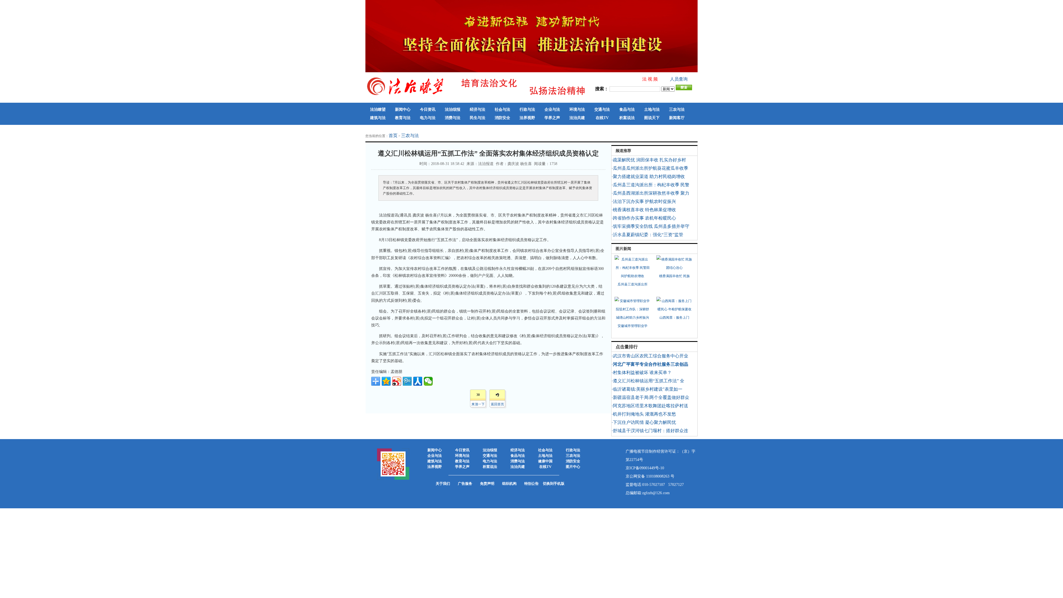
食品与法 (627, 109)
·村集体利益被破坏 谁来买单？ (642, 372)
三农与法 (677, 109)
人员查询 (679, 79)
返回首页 (497, 404)
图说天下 (652, 118)
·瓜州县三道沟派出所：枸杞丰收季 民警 (650, 184)
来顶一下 (478, 404)
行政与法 (527, 109)
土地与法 (652, 109)
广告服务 (465, 483)
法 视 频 (650, 79)
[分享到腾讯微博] (407, 381)
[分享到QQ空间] (386, 381)
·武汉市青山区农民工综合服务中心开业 (650, 356)
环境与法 (577, 109)
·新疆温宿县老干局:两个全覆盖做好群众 (650, 397)
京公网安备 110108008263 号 (650, 476)
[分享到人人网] (417, 381)
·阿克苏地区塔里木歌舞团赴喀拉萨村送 (650, 405)
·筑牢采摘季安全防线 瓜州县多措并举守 (650, 226)
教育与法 (403, 118)
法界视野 (527, 118)
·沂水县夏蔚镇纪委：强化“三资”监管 (647, 234)
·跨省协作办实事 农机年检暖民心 (644, 218)
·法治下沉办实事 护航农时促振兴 (644, 201)
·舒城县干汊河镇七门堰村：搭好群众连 (650, 430)
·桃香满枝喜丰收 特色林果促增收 (644, 209)
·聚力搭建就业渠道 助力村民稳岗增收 (648, 176)
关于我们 (443, 483)
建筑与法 (378, 118)
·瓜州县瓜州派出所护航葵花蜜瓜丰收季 (650, 168)
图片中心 (573, 467)
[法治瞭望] (476, 95)
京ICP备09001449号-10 (645, 468)
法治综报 (452, 109)
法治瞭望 (378, 109)
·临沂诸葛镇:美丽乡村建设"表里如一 (647, 389)
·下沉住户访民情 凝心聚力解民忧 (644, 422)
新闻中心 (403, 109)
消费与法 (452, 118)
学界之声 (552, 118)
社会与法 (502, 109)
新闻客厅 (677, 118)
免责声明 (487, 483)
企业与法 (552, 109)
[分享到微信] (428, 381)
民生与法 (477, 118)
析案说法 (627, 118)
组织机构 (509, 483)
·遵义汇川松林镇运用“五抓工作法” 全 (648, 380)
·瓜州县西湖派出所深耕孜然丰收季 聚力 (650, 193)
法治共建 (577, 118)
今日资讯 (427, 109)
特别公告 (531, 483)
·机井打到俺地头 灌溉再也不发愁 (644, 414)
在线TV (602, 118)
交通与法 (602, 109)
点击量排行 (627, 346)
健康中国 (545, 461)
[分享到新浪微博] (396, 381)
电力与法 (427, 118)
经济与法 (477, 109)
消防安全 (502, 118)
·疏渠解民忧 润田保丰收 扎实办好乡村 (649, 160)
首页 (393, 135)
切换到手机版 (553, 483)
